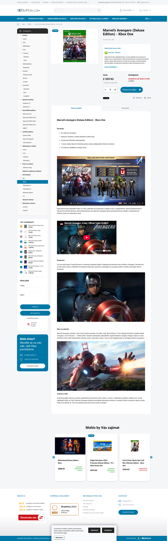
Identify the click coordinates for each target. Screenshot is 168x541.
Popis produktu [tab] (76, 108)
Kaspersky (26, 67)
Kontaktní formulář (32, 366)
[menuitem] (21, 19)
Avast (24, 39)
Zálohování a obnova (28, 203)
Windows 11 (26, 107)
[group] (70, 457)
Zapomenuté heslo (32, 318)
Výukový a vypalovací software (31, 171)
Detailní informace (111, 67)
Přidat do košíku (129, 90)
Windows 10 (26, 103)
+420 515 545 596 (31, 359)
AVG (24, 42)
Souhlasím (108, 530)
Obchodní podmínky (57, 2)
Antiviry (24, 35)
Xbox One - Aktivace (114, 52)
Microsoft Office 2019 (29, 124)
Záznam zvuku (27, 167)
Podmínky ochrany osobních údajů (76, 2)
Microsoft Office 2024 (29, 117)
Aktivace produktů (22, 2)
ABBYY (25, 128)
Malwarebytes (27, 64)
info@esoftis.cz (30, 355)
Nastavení (59, 537)
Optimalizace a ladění (29, 146)
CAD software (27, 142)
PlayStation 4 (27, 185)
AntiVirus (26, 57)
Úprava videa (27, 135)
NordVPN (26, 85)
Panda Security (27, 74)
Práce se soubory (27, 164)
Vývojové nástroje (28, 199)
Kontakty (45, 2)
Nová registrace (35, 313)
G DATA (25, 82)
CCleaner (25, 157)
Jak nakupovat (35, 2)
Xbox (24, 182)
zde (65, 533)
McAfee (25, 71)
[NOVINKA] (102, 446)
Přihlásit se (35, 307)
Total (24, 60)
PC (24, 196)
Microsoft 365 (27, 114)
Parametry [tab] (125, 108)
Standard (26, 89)
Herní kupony (26, 175)
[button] (70, 469)
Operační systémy (28, 99)
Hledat (99, 10)
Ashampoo (26, 160)
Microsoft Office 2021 (29, 121)
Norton (25, 78)
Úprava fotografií (28, 139)
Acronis (25, 207)
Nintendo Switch (28, 192)
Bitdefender (26, 46)
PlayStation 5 (27, 189)
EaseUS (25, 210)
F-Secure (25, 53)
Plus (24, 92)
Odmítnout (94, 530)
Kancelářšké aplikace (29, 110)
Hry (23, 178)
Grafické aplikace (27, 132)
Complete (26, 96)
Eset (24, 49)
